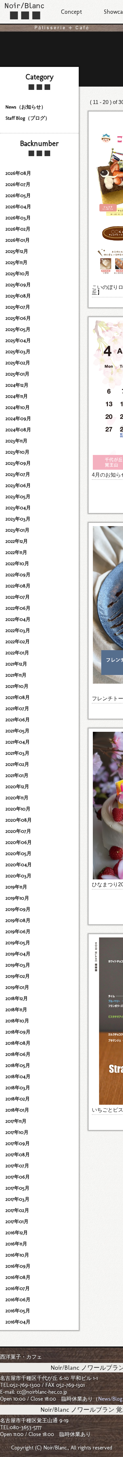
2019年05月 (18, 943)
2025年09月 (18, 285)
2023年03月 (18, 519)
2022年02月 (18, 642)
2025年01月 (18, 374)
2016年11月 (16, 1244)
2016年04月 (18, 1322)
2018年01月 (17, 1110)
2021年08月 (18, 697)
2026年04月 (18, 207)
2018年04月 (18, 1076)
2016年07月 (18, 1288)
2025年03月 (18, 352)
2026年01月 (18, 240)
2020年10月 (18, 809)
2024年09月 (18, 418)
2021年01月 (17, 775)
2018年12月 (17, 998)
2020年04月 (19, 865)
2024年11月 (17, 396)
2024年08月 (18, 430)
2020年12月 (17, 787)
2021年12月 (16, 664)
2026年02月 (18, 229)
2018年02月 (18, 1099)
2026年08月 (18, 173)
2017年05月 (18, 1188)
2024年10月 (18, 407)
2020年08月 (19, 820)
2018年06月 (18, 1054)
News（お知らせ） (26, 107)
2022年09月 (18, 575)
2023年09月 (18, 463)
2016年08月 (18, 1277)
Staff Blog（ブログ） (28, 118)
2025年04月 (18, 340)
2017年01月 (17, 1221)
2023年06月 (18, 485)
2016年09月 (18, 1266)
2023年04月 (18, 508)
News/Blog (110, 1399)
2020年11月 (17, 798)
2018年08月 (18, 1043)
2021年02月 (17, 764)
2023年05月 (18, 497)
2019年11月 (16, 887)
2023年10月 (18, 452)
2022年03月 (18, 630)
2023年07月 (18, 474)
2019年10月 (17, 898)
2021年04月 (18, 742)
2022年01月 (17, 653)
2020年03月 (18, 876)
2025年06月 (18, 318)
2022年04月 (18, 619)
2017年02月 (17, 1210)
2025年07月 (18, 307)
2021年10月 (17, 686)
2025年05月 (18, 329)
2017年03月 (18, 1199)
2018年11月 (16, 1010)
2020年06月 (19, 842)
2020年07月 (18, 831)
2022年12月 (17, 541)
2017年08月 (18, 1155)
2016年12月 (17, 1233)
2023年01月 (18, 530)
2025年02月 (18, 363)
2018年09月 (18, 1032)
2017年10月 (17, 1132)
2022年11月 (16, 552)
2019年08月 (18, 920)
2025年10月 (18, 274)
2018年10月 (17, 1021)
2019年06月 (18, 931)
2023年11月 (17, 441)
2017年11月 (16, 1121)
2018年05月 (18, 1065)
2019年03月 (18, 965)
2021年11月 (16, 675)
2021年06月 (18, 720)
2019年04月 (18, 954)
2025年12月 (17, 251)
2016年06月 (18, 1300)
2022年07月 (18, 597)
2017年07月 (17, 1166)
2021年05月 (18, 731)
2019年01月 (17, 987)
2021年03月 (18, 753)
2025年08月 (18, 296)
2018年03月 (18, 1088)
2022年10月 (17, 563)
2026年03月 (18, 218)
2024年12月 (17, 385)
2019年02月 (18, 976)
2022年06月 (18, 608)
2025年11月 (17, 262)
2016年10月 (17, 1255)
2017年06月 (18, 1177)
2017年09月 (18, 1143)
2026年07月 (18, 184)
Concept (71, 11)
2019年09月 (18, 909)
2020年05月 (18, 853)
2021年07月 (17, 708)
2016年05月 (18, 1311)
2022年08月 (18, 586)
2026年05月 (18, 195)
